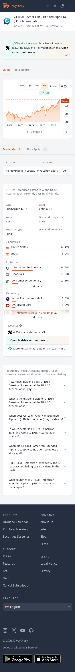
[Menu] (70, 5)
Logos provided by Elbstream (20, 647)
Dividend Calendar (15, 522)
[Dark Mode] (55, 6)
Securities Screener (16, 537)
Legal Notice (48, 564)
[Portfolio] (62, 6)
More (36, 286)
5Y (44, 87)
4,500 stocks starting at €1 (29, 332)
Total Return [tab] (22, 69)
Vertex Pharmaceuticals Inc (28, 298)
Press (44, 544)
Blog (43, 537)
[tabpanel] (37, 109)
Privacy (45, 571)
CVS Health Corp (21, 304)
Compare (36, 131)
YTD (22, 86)
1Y (30, 86)
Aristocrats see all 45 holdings (35, 312)
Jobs (43, 529)
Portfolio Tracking (15, 529)
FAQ (6, 571)
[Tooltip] (20, 325)
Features (9, 564)
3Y (37, 86)
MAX (54, 86)
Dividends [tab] (11, 149)
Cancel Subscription (16, 585)
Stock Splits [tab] (36, 149)
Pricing (8, 556)
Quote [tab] (6, 69)
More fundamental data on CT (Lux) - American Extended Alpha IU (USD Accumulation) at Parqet (39, 348)
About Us (46, 522)
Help (6, 578)
